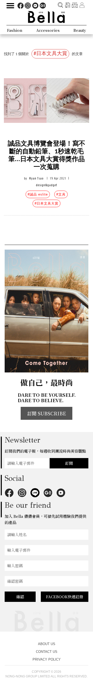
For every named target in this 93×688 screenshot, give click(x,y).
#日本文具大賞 (46, 203)
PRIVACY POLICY (47, 659)
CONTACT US (46, 652)
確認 (20, 596)
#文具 (61, 194)
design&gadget (46, 185)
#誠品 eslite (38, 194)
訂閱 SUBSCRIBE (46, 413)
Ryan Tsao (36, 178)
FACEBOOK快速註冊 (64, 596)
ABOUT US (46, 644)
